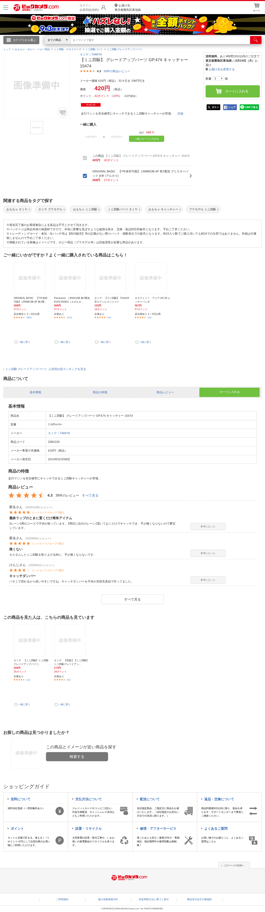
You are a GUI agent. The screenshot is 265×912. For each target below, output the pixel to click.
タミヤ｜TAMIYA (91, 54)
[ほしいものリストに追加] (63, 112)
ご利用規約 (62, 899)
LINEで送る (251, 107)
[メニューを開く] (6, 7)
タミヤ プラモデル (50, 209)
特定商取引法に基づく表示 (154, 899)
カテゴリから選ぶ (24, 40)
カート (256, 10)
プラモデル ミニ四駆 (202, 209)
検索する (77, 757)
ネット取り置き (186, 45)
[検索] (255, 40)
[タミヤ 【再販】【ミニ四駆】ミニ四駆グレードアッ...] (72, 640)
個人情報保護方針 (108, 899)
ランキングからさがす (115, 45)
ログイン (43, 47)
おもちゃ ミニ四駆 (85, 209)
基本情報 (35, 392)
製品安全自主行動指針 (199, 899)
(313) (69, 317)
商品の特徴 (100, 392)
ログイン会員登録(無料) (89, 7)
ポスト (215, 107)
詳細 (180, 113)
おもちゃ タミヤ (17, 209)
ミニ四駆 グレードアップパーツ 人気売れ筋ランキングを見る (45, 369)
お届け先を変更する (222, 69)
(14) (149, 317)
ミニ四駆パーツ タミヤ (123, 209)
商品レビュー (165, 392)
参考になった (208, 526)
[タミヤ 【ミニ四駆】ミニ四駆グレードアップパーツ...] (31, 640)
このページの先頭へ (234, 865)
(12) (109, 317)
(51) (69, 680)
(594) (28, 317)
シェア (232, 107)
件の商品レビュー (117, 71)
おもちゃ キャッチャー (163, 209)
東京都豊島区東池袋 (128, 7)
